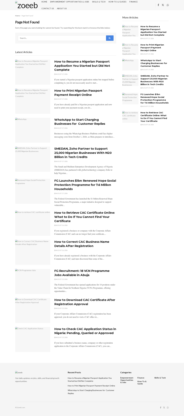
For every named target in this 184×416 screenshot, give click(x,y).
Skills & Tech (160, 378)
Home (17, 16)
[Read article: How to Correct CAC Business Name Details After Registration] (32, 252)
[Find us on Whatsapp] (168, 5)
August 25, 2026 (61, 279)
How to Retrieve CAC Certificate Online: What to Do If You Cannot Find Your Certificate (84, 217)
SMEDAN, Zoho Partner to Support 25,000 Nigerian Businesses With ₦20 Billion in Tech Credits (83, 153)
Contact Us (47, 8)
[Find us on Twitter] (163, 5)
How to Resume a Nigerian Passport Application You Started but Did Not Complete (82, 66)
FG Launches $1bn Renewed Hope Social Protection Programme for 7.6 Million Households (85, 185)
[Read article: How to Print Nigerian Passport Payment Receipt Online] (32, 101)
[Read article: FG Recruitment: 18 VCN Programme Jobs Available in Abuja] (32, 281)
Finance (140, 378)
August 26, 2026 (61, 225)
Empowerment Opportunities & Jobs (126, 380)
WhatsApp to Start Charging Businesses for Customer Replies (154, 63)
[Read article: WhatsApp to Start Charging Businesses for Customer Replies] (32, 130)
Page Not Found (27, 16)
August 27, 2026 (61, 74)
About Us (62, 8)
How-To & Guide (142, 382)
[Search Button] (110, 38)
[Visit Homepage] (26, 5)
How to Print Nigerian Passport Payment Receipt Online (152, 47)
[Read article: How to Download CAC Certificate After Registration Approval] (32, 310)
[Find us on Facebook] (158, 5)
